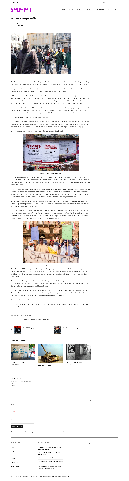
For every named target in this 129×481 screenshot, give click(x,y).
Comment (14, 385)
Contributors (99, 10)
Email (13, 412)
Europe (19, 27)
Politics (87, 10)
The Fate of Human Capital (46, 458)
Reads (64, 10)
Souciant (22, 10)
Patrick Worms (16, 23)
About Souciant (112, 10)
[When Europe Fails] (51, 152)
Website (13, 419)
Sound (79, 10)
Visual (71, 10)
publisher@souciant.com (61, 476)
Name (13, 404)
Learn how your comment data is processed (50, 432)
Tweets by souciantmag (101, 23)
